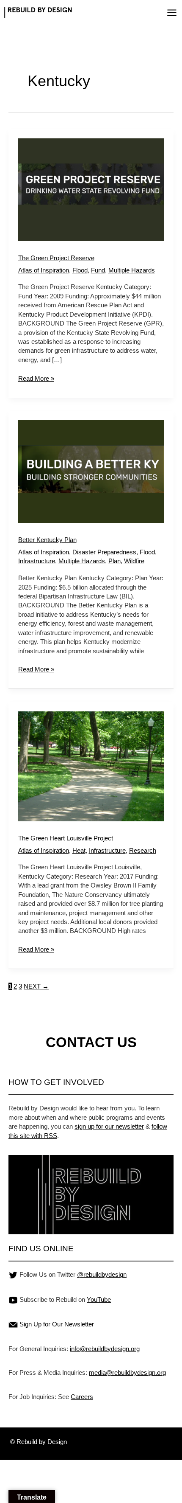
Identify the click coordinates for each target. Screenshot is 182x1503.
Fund (98, 270)
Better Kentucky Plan (47, 539)
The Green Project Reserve (56, 257)
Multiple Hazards (131, 270)
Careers (82, 1396)
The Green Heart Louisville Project (65, 838)
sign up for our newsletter (109, 1126)
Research (142, 850)
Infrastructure (36, 561)
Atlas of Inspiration (43, 270)
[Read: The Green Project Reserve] (91, 189)
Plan (114, 561)
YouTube (99, 1299)
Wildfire (134, 561)
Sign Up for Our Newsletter (56, 1324)
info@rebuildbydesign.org (105, 1348)
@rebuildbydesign (102, 1274)
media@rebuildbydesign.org (127, 1372)
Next (36, 986)
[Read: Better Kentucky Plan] (91, 471)
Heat (78, 850)
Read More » (36, 378)
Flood (80, 270)
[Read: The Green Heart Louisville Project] (91, 765)
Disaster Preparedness (104, 552)
